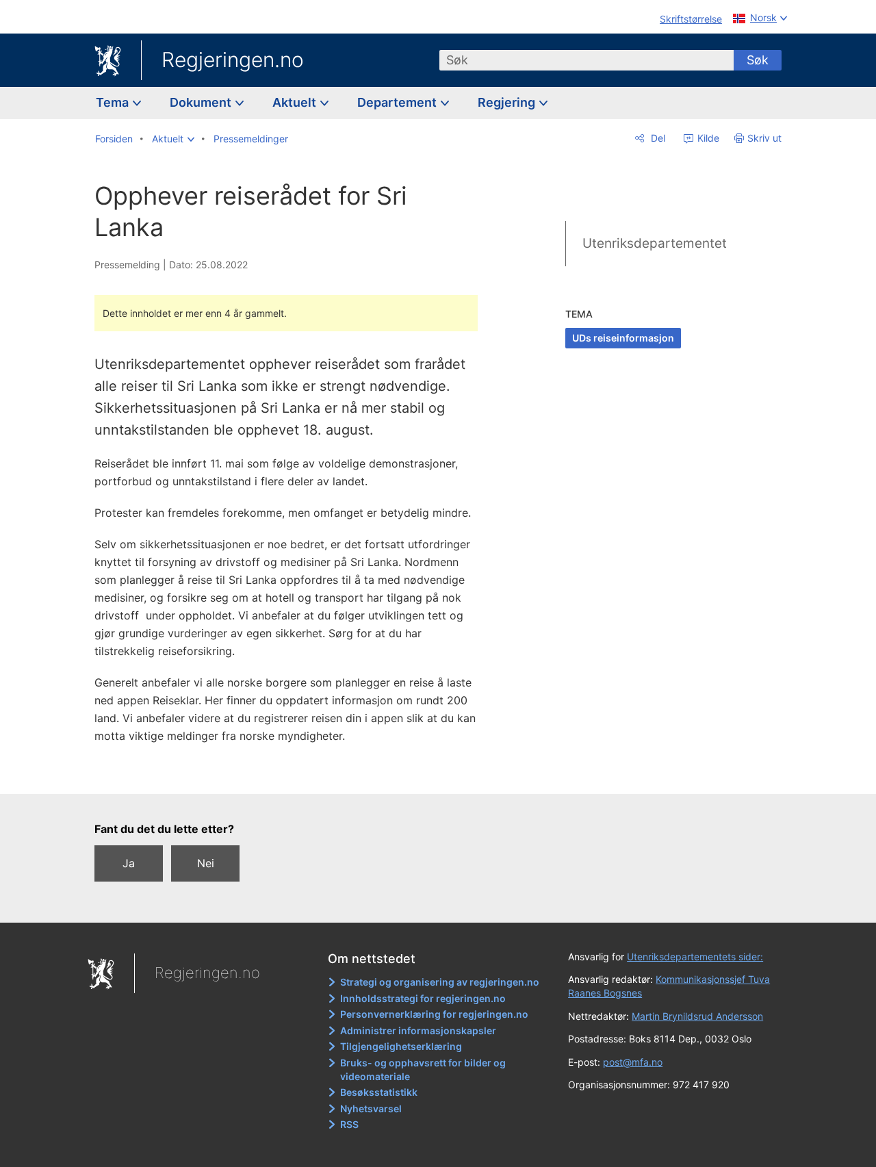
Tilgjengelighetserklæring (401, 1046)
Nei (205, 863)
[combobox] (586, 60)
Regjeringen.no (233, 59)
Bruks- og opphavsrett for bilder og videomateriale (423, 1069)
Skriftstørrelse (691, 19)
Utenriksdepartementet (654, 243)
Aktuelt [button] (295, 102)
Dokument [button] (202, 102)
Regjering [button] (508, 102)
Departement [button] (398, 102)
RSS (349, 1124)
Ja (129, 863)
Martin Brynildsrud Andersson (697, 1016)
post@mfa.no (632, 1062)
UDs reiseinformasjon (623, 338)
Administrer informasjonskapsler (418, 1030)
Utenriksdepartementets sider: (695, 956)
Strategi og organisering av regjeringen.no (439, 982)
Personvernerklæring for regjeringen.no (434, 1014)
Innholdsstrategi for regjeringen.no (423, 998)
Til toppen (293, 773)
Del (656, 138)
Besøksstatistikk (378, 1092)
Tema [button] (113, 102)
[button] (173, 139)
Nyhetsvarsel (371, 1108)
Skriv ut (764, 138)
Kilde (707, 138)
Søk (758, 60)
